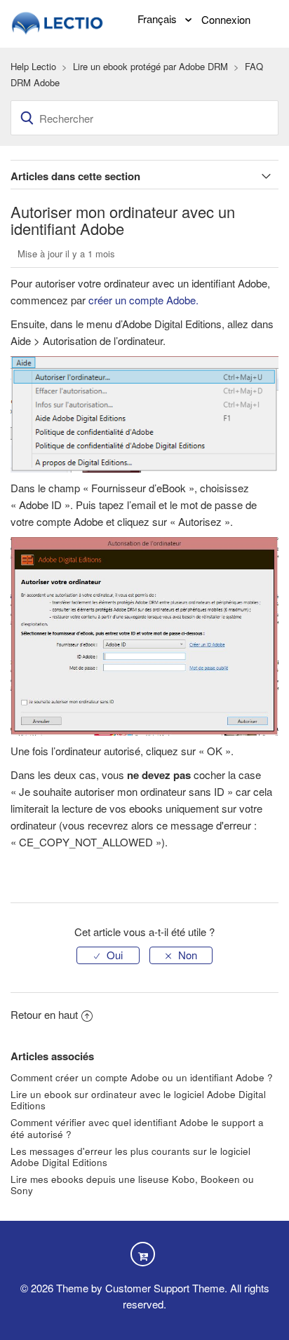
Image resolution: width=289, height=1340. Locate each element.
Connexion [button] (225, 19)
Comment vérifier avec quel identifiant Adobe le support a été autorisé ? (137, 1128)
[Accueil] (58, 21)
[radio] (108, 955)
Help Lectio (33, 66)
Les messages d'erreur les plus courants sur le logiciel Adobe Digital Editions (130, 1156)
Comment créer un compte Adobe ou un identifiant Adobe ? (142, 1077)
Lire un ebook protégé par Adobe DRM (150, 66)
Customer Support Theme (164, 1287)
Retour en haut (44, 1014)
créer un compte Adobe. (143, 299)
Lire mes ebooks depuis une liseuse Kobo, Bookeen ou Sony (132, 1184)
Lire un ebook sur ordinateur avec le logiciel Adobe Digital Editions (138, 1100)
